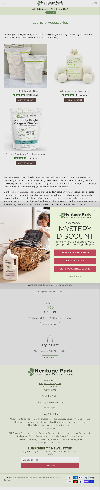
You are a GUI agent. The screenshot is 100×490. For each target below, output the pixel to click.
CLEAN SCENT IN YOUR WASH (75, 252)
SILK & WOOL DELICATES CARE (75, 269)
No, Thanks (75, 276)
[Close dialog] (96, 210)
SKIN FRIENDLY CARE (75, 260)
